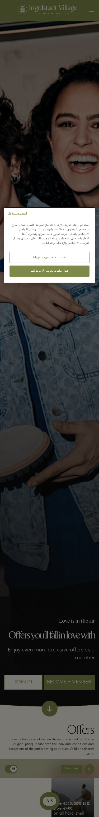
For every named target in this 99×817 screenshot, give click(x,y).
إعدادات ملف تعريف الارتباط (49, 257)
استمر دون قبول (17, 213)
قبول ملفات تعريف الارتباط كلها (49, 271)
